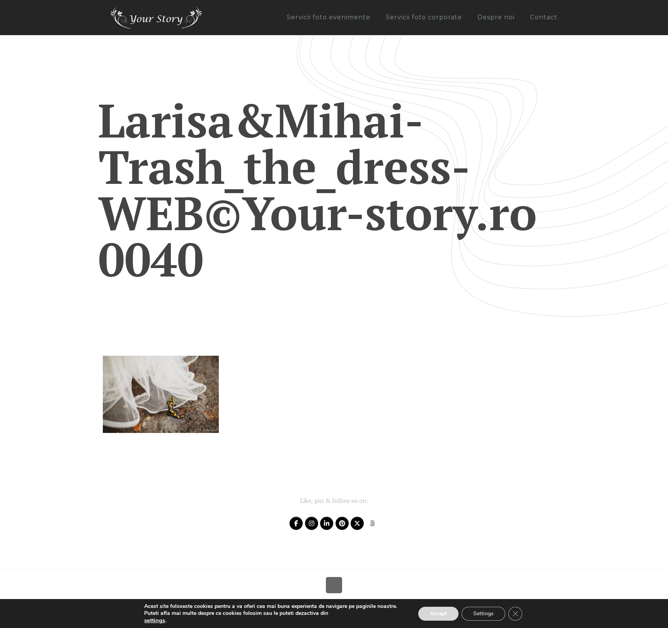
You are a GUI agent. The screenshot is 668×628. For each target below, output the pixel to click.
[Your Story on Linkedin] (326, 523)
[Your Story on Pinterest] (342, 523)
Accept (438, 613)
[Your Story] (156, 17)
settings (154, 620)
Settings (483, 613)
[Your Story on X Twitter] (357, 523)
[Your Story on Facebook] (296, 523)
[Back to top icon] (334, 585)
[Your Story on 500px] (372, 523)
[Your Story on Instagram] (311, 523)
